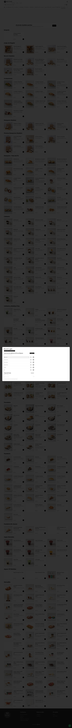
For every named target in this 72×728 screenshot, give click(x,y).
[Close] (68, 348)
